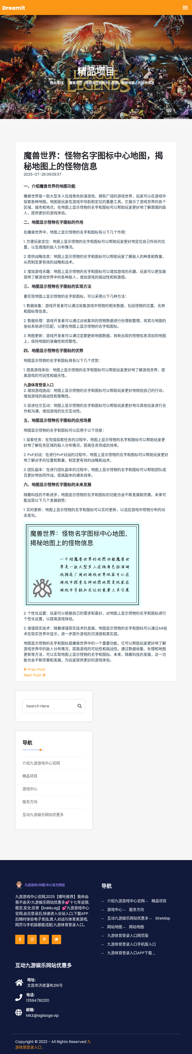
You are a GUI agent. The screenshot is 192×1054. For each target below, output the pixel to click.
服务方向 (29, 802)
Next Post (33, 675)
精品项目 (29, 776)
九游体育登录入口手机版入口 (131, 944)
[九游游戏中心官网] (46, 884)
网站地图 (114, 927)
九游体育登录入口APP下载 (129, 953)
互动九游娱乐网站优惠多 (43, 814)
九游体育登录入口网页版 (127, 935)
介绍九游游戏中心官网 (41, 763)
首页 (41, 82)
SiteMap (162, 918)
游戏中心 (29, 789)
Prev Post (36, 669)
